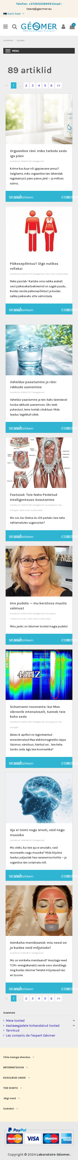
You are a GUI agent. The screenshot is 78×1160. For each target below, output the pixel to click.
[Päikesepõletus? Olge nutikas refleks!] (39, 231)
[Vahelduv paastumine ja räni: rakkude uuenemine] (39, 350)
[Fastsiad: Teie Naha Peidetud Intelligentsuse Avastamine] (39, 462)
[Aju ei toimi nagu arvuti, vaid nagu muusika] (39, 798)
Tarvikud (13, 1030)
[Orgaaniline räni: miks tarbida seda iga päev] (39, 119)
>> (58, 85)
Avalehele (9, 1012)
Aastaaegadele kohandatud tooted (33, 1025)
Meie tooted (15, 1020)
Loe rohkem (21, 197)
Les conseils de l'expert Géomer (30, 1035)
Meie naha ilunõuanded (56, 274)
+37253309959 (40, 4)
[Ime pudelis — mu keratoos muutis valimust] (39, 571)
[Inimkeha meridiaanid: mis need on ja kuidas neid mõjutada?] (39, 910)
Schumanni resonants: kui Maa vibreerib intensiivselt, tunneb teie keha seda (37, 712)
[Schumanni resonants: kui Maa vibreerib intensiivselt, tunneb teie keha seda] (39, 674)
